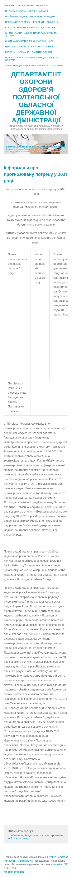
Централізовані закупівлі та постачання (29, 46)
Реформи (38, 22)
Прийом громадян (16, 16)
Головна (10, 5)
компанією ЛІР (59, 864)
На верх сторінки (14, 871)
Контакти (56, 66)
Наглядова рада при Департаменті (37, 27)
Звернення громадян (42, 16)
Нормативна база (15, 11)
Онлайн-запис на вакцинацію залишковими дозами (31, 34)
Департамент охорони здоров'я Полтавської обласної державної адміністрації (36, 97)
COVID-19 (10, 27)
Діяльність (42, 5)
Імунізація (52, 22)
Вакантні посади (42, 52)
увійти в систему (18, 838)
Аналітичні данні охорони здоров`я (26, 66)
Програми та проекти (18, 22)
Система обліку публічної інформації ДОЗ (29, 41)
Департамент (25, 5)
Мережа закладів (38, 11)
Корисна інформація (17, 52)
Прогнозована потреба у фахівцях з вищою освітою (31, 59)
